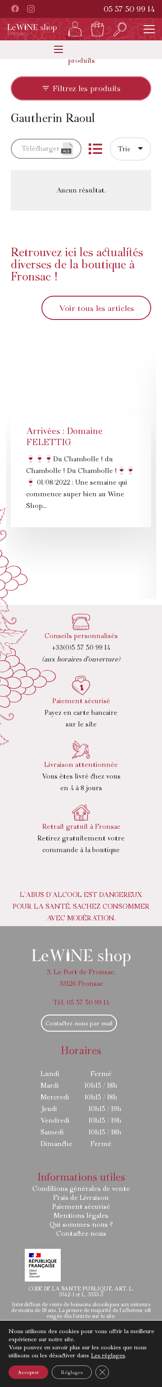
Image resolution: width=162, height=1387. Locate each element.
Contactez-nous (81, 1233)
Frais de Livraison (81, 1197)
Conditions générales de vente (81, 1188)
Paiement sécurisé (81, 1206)
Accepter (28, 1372)
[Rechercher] (120, 29)
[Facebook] (15, 9)
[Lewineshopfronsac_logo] (32, 29)
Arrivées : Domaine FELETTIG (64, 436)
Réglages (72, 1372)
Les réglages (108, 1355)
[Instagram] (31, 9)
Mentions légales (81, 1215)
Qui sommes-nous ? (81, 1224)
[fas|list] (95, 149)
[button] (149, 29)
